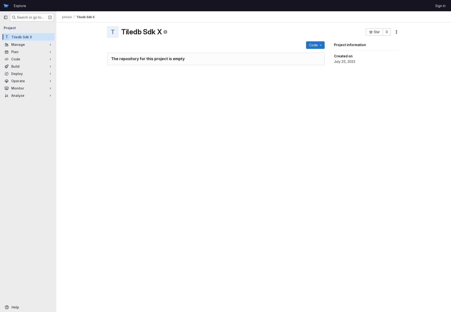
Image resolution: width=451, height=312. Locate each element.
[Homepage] (6, 5)
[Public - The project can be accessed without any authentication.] (165, 32)
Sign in (440, 6)
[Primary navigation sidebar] (5, 17)
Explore (20, 6)
